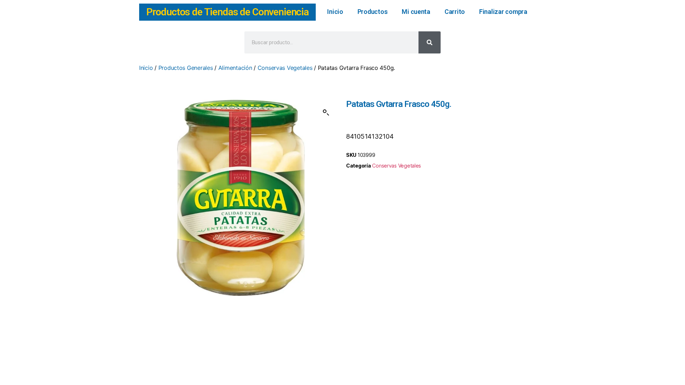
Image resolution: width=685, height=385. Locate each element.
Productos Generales (185, 67)
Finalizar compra (503, 11)
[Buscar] (429, 42)
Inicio (335, 11)
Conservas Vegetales (285, 67)
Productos (372, 11)
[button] (326, 112)
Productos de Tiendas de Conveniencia (227, 12)
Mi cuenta (416, 11)
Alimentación (235, 67)
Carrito (455, 11)
